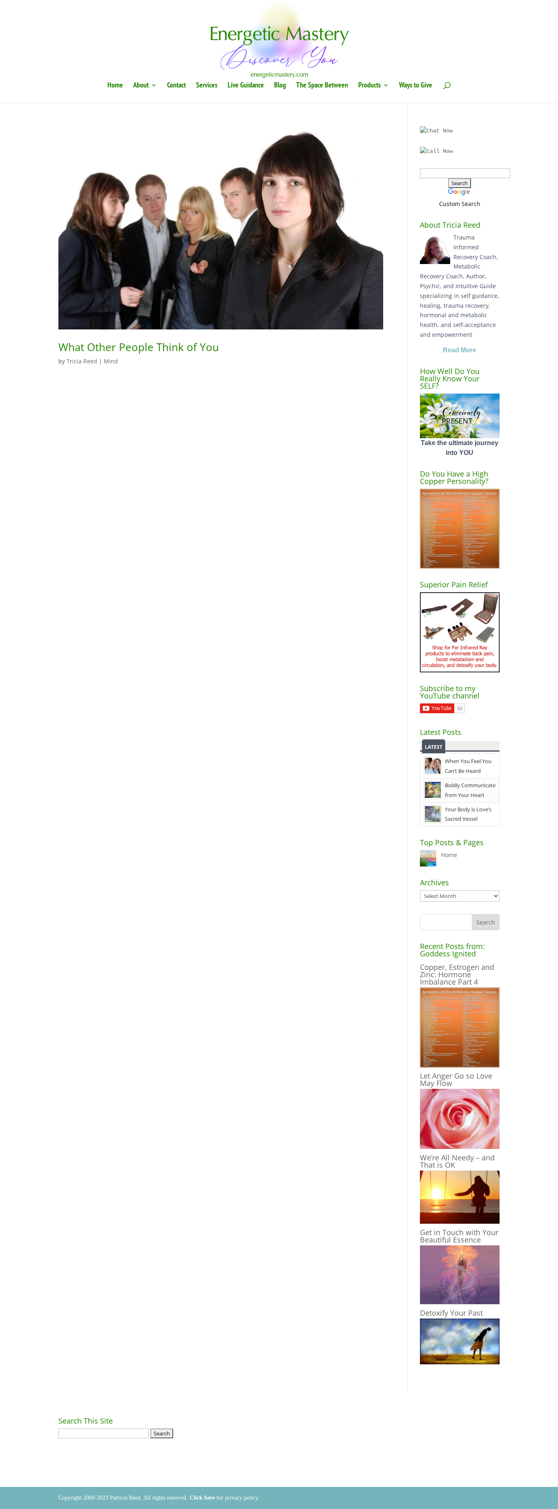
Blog (280, 86)
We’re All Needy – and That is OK (457, 1161)
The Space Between (322, 86)
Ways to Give (415, 86)
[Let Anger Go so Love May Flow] (460, 1147)
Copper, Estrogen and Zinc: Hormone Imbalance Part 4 (457, 974)
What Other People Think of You (138, 347)
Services (206, 86)
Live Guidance (246, 86)
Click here (202, 1498)
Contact (176, 86)
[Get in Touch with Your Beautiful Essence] (460, 1302)
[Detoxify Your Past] (460, 1362)
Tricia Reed (82, 361)
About (141, 86)
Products (369, 86)
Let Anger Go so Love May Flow (456, 1079)
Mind (111, 361)
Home (115, 86)
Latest (433, 746)
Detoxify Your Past (451, 1313)
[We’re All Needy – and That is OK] (460, 1221)
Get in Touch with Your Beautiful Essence (459, 1236)
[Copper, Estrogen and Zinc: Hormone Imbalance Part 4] (460, 1065)
